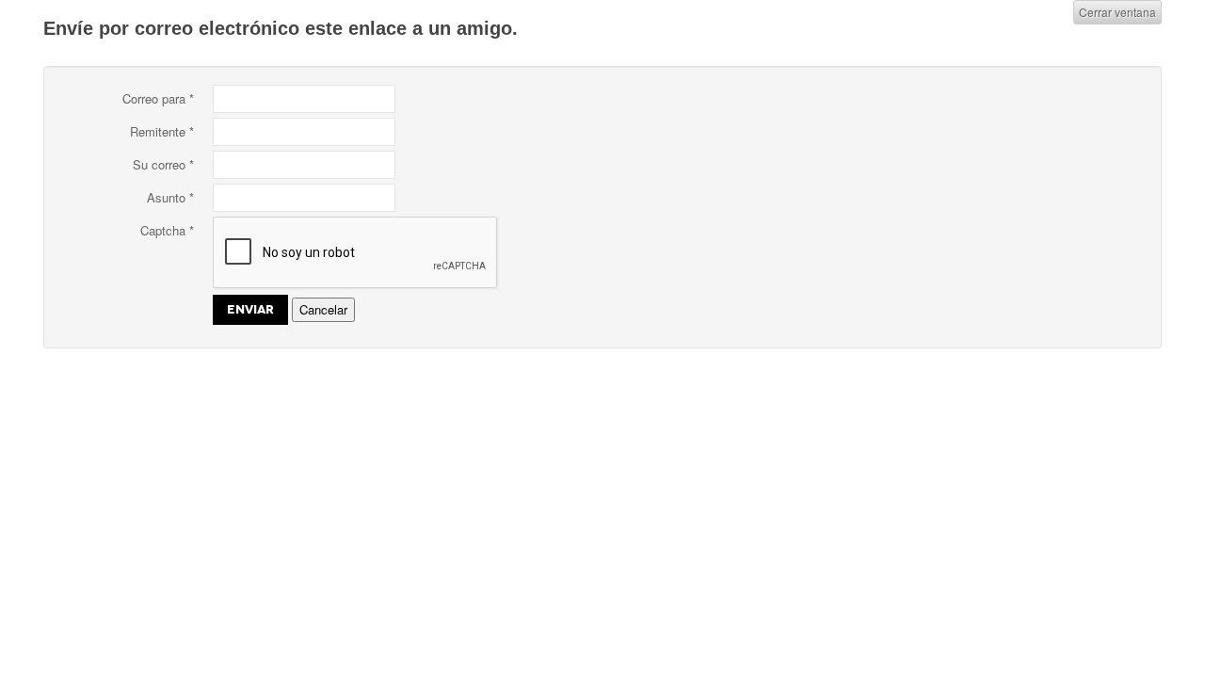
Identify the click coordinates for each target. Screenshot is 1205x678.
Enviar (250, 309)
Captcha (167, 230)
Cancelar (323, 309)
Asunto (170, 197)
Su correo (163, 164)
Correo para (158, 98)
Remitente (162, 131)
